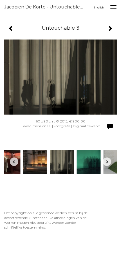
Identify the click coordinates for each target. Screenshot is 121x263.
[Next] (107, 161)
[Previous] (14, 161)
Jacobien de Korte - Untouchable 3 (44, 7)
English (98, 7)
